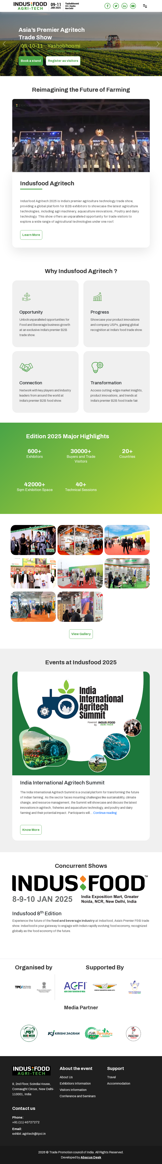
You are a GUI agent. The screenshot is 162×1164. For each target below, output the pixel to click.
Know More (31, 829)
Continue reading (105, 812)
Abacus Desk (91, 1157)
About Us (66, 1077)
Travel (111, 1077)
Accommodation (118, 1083)
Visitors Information (73, 1089)
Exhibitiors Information (75, 1083)
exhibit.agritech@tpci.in (29, 1133)
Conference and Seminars (78, 1096)
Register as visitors (63, 60)
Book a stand (31, 60)
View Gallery (81, 634)
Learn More (31, 235)
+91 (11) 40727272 (26, 1122)
